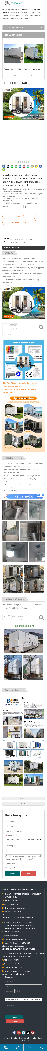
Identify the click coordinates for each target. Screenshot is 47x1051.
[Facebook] (14, 1033)
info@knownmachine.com (18, 939)
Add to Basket (18, 222)
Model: (7, 238)
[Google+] (19, 1033)
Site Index (27, 1041)
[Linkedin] (23, 1033)
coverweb (20, 1041)
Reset (29, 874)
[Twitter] (28, 1033)
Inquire (18, 216)
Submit (12, 874)
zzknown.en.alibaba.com (16, 946)
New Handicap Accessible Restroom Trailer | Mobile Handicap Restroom (33, 69)
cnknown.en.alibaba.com (16, 915)
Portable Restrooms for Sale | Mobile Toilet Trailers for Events (13, 69)
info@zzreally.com (15, 967)
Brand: (6, 242)
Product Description (11, 248)
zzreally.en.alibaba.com (16, 974)
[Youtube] (33, 1033)
